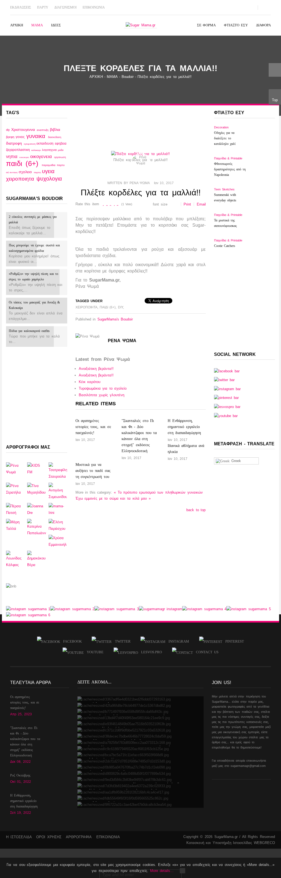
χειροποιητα (21, 179)
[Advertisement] (36, 395)
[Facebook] (206, 7)
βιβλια (55, 130)
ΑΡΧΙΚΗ (96, 77)
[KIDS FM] (36, 468)
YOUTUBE (93, 652)
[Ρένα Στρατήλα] (15, 489)
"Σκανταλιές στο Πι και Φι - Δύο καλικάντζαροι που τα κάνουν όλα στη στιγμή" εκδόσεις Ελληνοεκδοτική (139, 436)
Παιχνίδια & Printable (228, 158)
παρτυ (60, 165)
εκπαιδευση (45, 143)
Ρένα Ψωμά (140, 183)
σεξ (8, 172)
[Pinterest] (251, 7)
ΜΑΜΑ (112, 77)
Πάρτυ (42, 7)
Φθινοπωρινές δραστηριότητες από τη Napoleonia (230, 169)
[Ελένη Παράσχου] (58, 525)
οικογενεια (42, 156)
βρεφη (11, 137)
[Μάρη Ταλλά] (15, 525)
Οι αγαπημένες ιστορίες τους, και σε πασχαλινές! (93, 427)
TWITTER (121, 641)
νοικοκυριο (24, 157)
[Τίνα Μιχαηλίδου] (36, 489)
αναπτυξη (43, 129)
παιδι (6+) (24, 163)
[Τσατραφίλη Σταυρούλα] (58, 471)
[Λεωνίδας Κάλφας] (15, 559)
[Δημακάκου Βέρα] (36, 559)
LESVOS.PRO (150, 652)
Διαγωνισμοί (65, 7)
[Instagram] (242, 7)
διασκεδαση (54, 137)
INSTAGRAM (177, 641)
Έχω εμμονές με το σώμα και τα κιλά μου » (113, 498)
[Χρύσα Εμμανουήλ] (58, 541)
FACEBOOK (71, 641)
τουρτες (38, 172)
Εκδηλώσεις (20, 7)
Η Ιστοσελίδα (19, 837)
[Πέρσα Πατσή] (15, 509)
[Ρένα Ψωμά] (15, 468)
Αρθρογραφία (79, 837)
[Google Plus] (233, 7)
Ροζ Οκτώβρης (20, 775)
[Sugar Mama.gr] (140, 25)
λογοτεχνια (50, 149)
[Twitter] (215, 7)
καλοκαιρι (36, 150)
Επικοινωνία (94, 7)
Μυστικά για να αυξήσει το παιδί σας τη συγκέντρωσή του (93, 471)
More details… (162, 871)
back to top (196, 510)
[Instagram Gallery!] (28, 609)
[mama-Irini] (58, 509)
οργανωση (60, 157)
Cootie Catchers (224, 246)
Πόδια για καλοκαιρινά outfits (29, 331)
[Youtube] (224, 7)
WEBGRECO (264, 843)
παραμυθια (49, 165)
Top (275, 100)
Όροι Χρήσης (48, 837)
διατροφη (15, 143)
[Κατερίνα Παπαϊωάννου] (36, 527)
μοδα (60, 150)
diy (8, 129)
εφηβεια (60, 143)
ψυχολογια (49, 179)
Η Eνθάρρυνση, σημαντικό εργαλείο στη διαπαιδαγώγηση (184, 427)
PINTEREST (233, 641)
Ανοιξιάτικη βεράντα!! (96, 369)
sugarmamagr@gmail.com (248, 765)
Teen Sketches (224, 189)
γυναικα (37, 136)
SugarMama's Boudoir (115, 319)
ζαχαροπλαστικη (18, 150)
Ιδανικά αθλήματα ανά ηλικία (186, 449)
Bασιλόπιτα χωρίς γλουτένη (101, 395)
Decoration (221, 127)
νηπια (12, 156)
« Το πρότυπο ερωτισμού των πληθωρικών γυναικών (158, 492)
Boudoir (128, 77)
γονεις (21, 137)
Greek (235, 461)
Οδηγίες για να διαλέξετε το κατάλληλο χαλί (224, 138)
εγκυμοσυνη (30, 143)
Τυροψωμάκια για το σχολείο (103, 388)
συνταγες (14, 172)
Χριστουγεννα (24, 129)
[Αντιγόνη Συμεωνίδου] (58, 491)
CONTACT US (205, 652)
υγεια (48, 171)
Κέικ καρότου (90, 382)
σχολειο (26, 172)
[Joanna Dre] (36, 509)
